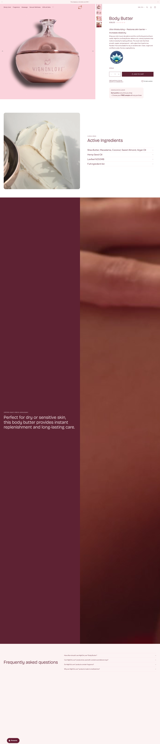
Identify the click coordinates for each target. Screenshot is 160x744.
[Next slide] (93, 51)
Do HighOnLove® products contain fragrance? (79, 664)
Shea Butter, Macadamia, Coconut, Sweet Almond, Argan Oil (116, 150)
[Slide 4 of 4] (99, 24)
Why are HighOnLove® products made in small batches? (82, 669)
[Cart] (155, 7)
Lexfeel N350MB (95, 159)
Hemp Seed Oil (94, 154)
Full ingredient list (96, 163)
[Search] (147, 7)
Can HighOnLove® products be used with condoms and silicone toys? (86, 660)
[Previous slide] (2, 51)
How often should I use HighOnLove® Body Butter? (80, 655)
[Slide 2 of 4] (99, 12)
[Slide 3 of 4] (99, 18)
